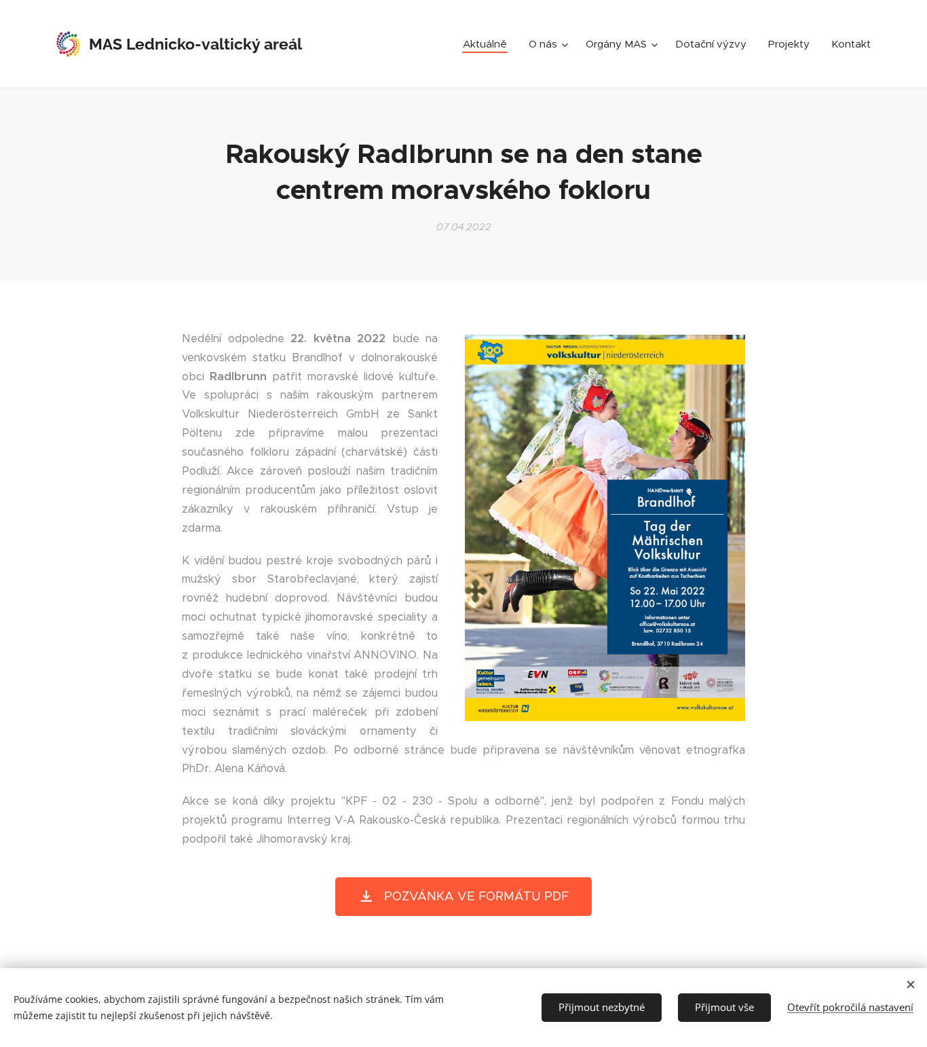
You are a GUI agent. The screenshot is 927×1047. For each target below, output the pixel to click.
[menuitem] (488, 44)
